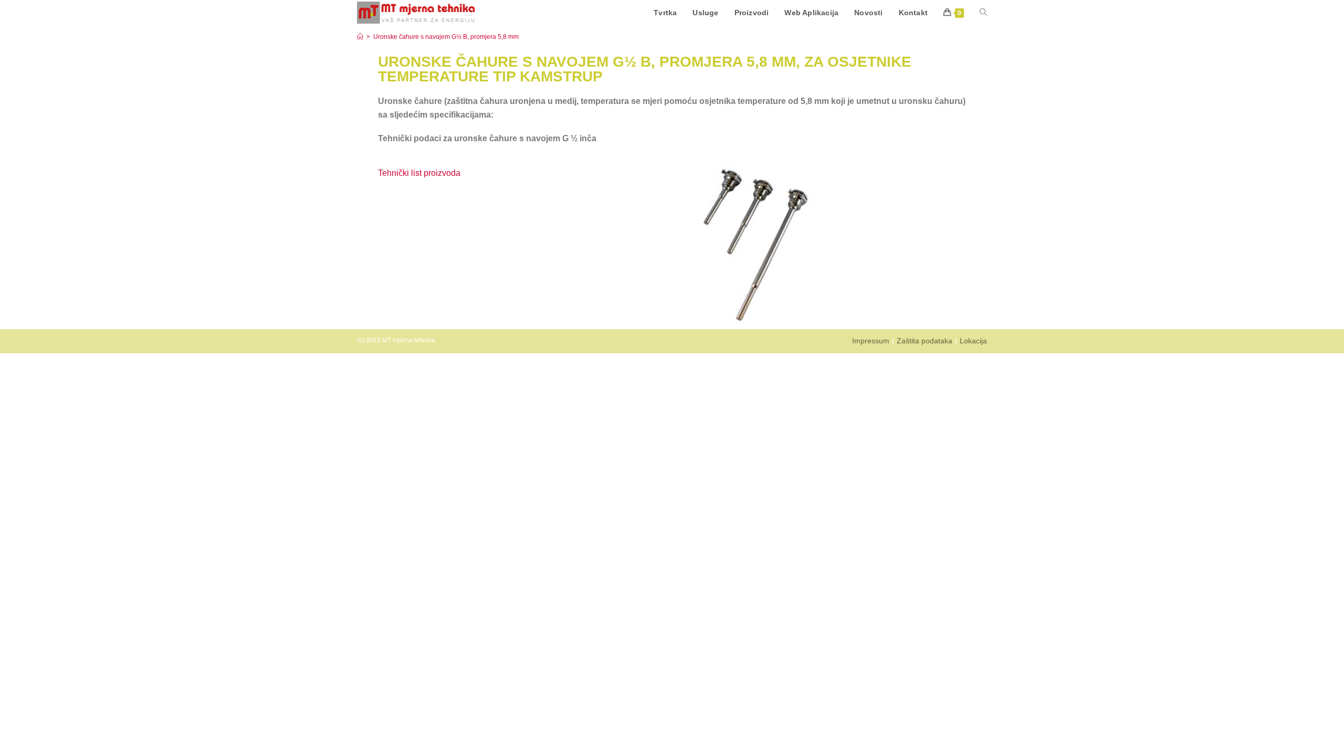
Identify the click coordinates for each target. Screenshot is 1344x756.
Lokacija (973, 341)
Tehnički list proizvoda (420, 173)
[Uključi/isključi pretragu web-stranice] (983, 12)
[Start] (360, 36)
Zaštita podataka (924, 341)
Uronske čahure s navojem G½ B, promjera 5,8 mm (446, 36)
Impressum (870, 341)
